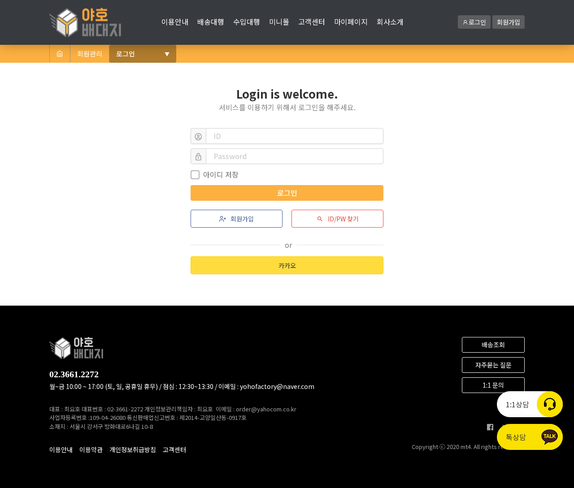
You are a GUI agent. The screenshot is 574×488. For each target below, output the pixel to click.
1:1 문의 (493, 384)
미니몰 (279, 21)
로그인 (477, 21)
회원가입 (508, 21)
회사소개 (390, 21)
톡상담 (516, 437)
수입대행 (246, 21)
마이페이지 (351, 21)
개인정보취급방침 (132, 449)
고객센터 (311, 21)
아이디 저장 (221, 174)
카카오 (287, 265)
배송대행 (210, 21)
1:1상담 (517, 404)
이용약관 (91, 449)
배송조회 (493, 344)
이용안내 (174, 21)
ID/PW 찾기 (342, 218)
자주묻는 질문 (493, 364)
